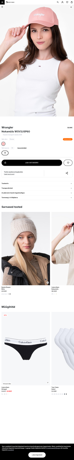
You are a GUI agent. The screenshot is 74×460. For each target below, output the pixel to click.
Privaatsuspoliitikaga (52, 448)
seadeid (11, 450)
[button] (37, 183)
